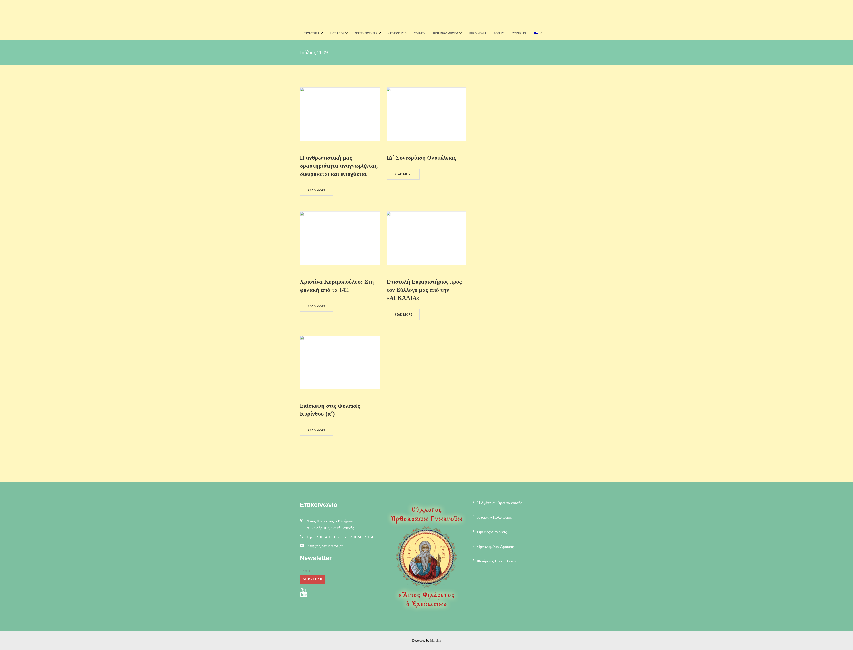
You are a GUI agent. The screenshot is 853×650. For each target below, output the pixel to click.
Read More (316, 190)
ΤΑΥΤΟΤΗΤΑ (311, 33)
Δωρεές (499, 33)
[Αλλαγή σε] (537, 33)
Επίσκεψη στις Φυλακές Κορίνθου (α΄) (330, 410)
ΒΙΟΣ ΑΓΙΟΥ (337, 33)
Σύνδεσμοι (519, 33)
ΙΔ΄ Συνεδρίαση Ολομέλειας (421, 158)
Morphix (435, 640)
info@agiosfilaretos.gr (325, 546)
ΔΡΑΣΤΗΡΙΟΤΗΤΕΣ (366, 33)
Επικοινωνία (477, 33)
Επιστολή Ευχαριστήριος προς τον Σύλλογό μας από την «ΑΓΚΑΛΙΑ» (424, 289)
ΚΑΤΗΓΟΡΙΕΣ (396, 33)
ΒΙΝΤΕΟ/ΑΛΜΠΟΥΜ (445, 33)
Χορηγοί (419, 33)
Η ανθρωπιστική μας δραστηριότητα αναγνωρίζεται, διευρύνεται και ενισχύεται (339, 166)
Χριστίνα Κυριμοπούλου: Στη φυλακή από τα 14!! (337, 285)
